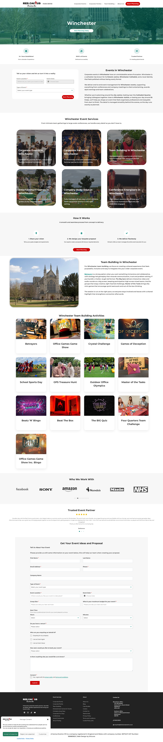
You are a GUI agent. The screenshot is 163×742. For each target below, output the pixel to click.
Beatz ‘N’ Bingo (31, 420)
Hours (32, 615)
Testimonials (86, 713)
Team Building (57, 706)
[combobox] (45, 90)
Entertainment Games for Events (62, 709)
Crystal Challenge (99, 343)
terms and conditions (62, 677)
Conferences (56, 716)
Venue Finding (57, 720)
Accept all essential (10, 734)
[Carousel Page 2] (81, 531)
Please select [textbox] (35, 627)
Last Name (86, 558)
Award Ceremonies (58, 718)
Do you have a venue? (38, 623)
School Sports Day (31, 382)
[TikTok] (31, 712)
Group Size (34, 601)
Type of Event (22, 87)
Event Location (22, 79)
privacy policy (49, 677)
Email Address (35, 567)
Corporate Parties (58, 704)
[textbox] (43, 90)
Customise (42, 734)
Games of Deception (133, 343)
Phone (85, 567)
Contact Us (86, 711)
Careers (85, 709)
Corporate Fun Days (58, 713)
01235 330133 (47, 4)
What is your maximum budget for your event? (100, 601)
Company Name (35, 575)
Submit (34, 683)
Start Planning (133, 4)
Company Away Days (59, 711)
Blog (84, 704)
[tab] (74, 498)
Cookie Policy (21, 738)
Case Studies (86, 706)
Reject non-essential (27, 734)
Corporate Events (58, 701)
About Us (121, 4)
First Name (34, 558)
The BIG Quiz (99, 420)
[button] (48, 719)
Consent (33, 675)
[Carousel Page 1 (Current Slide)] (79, 531)
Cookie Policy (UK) (88, 720)
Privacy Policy (30, 738)
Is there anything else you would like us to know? (47, 657)
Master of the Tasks (133, 382)
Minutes (85, 615)
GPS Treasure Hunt (65, 382)
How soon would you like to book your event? (46, 648)
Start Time (33, 610)
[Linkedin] (24, 712)
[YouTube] (34, 712)
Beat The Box (65, 420)
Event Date (50, 79)
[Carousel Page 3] (83, 531)
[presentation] (31, 329)
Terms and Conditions (89, 718)
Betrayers (31, 343)
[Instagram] (27, 712)
